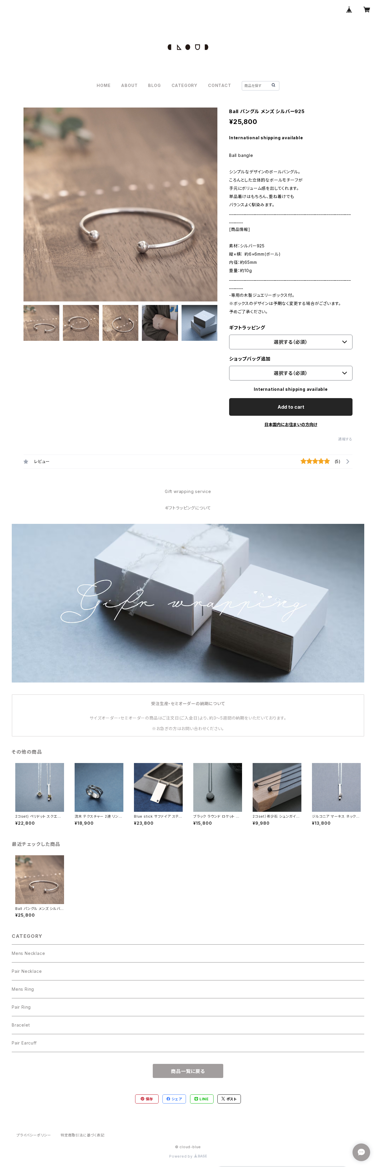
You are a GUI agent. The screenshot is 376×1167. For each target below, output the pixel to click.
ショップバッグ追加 (250, 359)
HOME (103, 85)
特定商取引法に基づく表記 (83, 1135)
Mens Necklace (28, 953)
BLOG (154, 85)
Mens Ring (23, 989)
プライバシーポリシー (33, 1135)
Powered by (181, 1156)
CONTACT (219, 85)
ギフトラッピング (247, 328)
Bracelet (21, 1024)
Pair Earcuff (24, 1042)
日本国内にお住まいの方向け (290, 424)
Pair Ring (21, 1007)
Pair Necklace (27, 971)
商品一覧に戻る (188, 1071)
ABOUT (129, 85)
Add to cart (291, 407)
